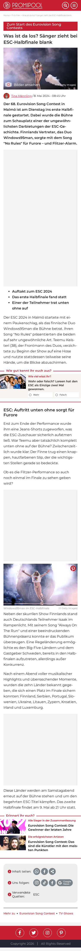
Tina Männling (21, 96)
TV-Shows (66, 913)
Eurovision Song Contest (37, 913)
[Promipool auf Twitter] (34, 933)
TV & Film (15, 15)
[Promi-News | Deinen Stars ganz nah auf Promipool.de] (32, 5)
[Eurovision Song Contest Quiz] (13, 386)
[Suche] (65, 5)
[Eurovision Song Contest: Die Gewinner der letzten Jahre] (13, 826)
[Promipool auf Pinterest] (61, 933)
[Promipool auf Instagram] (47, 933)
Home (6, 15)
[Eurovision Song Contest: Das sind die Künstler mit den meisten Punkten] (13, 845)
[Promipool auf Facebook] (20, 933)
